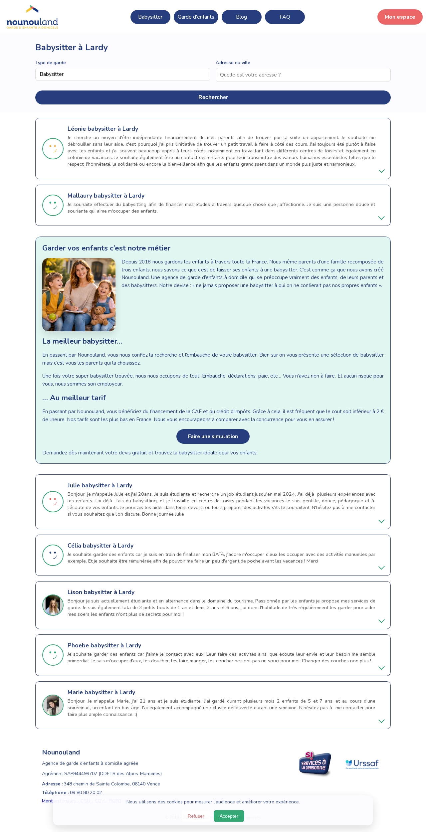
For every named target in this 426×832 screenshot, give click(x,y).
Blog (241, 17)
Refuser (196, 816)
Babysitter (150, 17)
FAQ (285, 17)
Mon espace (400, 17)
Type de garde (50, 62)
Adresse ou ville (233, 62)
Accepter (229, 816)
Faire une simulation (213, 436)
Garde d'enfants (196, 17)
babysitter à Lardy (113, 129)
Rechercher (213, 97)
